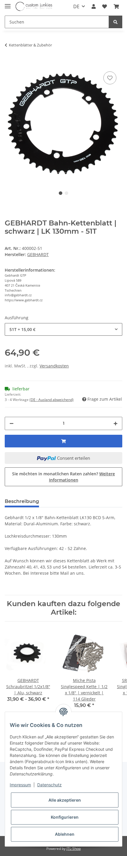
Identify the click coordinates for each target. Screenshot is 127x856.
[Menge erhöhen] (115, 423)
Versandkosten (54, 366)
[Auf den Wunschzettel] (109, 77)
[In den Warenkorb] (9, 61)
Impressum (20, 784)
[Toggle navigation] (8, 3)
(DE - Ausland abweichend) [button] (52, 399)
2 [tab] (66, 193)
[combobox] (63, 329)
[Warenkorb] (116, 6)
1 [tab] (60, 193)
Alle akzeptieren (64, 800)
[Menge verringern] (11, 423)
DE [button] (76, 6)
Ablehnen (64, 834)
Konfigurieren (65, 817)
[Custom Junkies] (34, 6)
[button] (93, 6)
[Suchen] (115, 22)
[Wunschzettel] (104, 6)
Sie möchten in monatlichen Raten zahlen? (63, 477)
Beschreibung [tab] (22, 501)
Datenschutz (49, 784)
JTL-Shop (73, 848)
